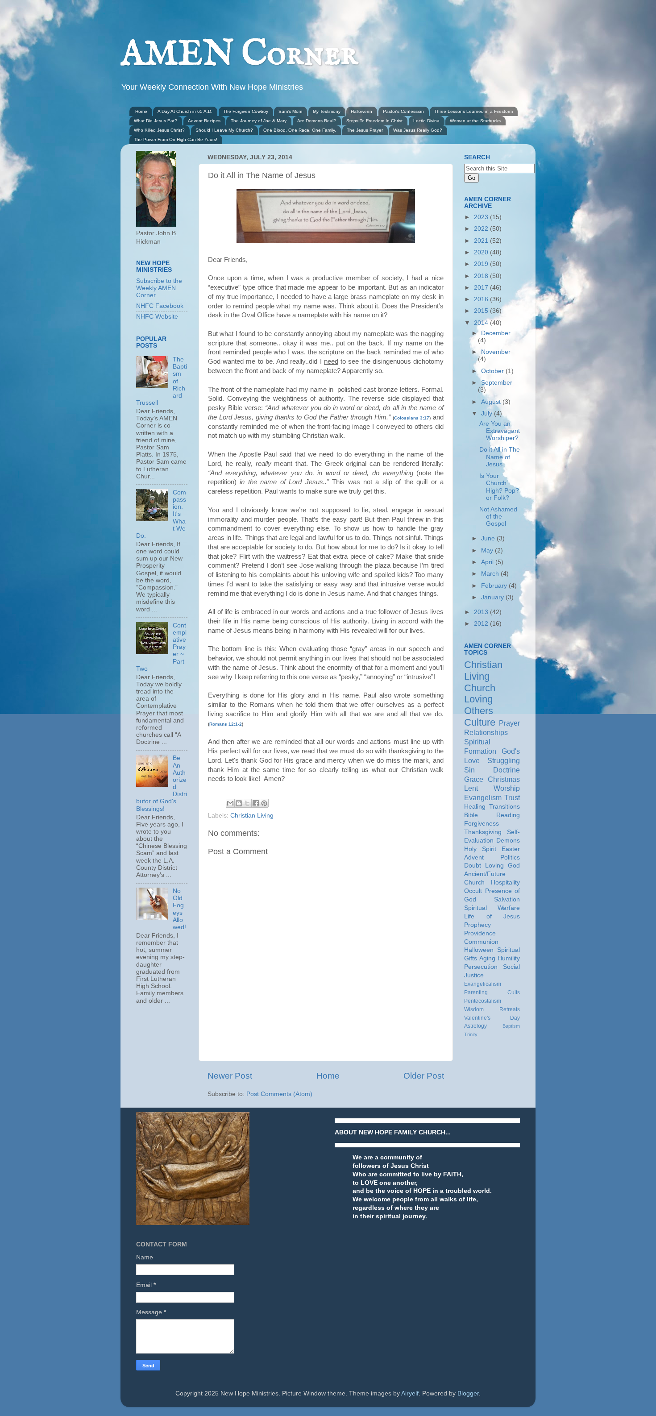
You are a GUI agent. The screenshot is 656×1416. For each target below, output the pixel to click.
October (493, 371)
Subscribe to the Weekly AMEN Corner (159, 288)
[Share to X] (247, 803)
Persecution (481, 966)
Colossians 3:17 (412, 417)
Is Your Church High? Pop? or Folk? (499, 487)
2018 (482, 276)
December (496, 333)
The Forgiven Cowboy (245, 111)
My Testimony (326, 111)
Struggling (503, 760)
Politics (510, 857)
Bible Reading (492, 815)
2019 (482, 264)
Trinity (470, 1034)
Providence (480, 933)
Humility (509, 958)
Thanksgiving (483, 832)
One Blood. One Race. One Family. (299, 130)
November (496, 352)
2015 (482, 310)
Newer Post (230, 1075)
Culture (479, 722)
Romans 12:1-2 (225, 724)
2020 (482, 252)
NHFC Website (157, 316)
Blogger (468, 1393)
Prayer (509, 723)
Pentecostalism (482, 1001)
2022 (482, 228)
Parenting (476, 992)
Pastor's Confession (403, 111)
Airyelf (410, 1393)
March (491, 573)
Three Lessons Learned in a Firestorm (473, 111)
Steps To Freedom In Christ (374, 120)
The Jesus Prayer (365, 130)
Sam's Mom (290, 111)
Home (141, 111)
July (487, 413)
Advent (474, 857)
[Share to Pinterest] (264, 803)
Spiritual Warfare (492, 908)
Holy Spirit (480, 849)
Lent (471, 788)
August (491, 402)
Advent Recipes (204, 120)
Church (479, 687)
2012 (482, 623)
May (488, 550)
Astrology (475, 1026)
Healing (475, 806)
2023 (482, 217)
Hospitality (505, 882)
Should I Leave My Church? (224, 130)
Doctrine (506, 770)
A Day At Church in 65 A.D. (185, 111)
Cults (513, 992)
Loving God (502, 865)
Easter (511, 849)
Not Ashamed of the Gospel (498, 516)
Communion (481, 941)
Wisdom (474, 1009)
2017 (482, 287)
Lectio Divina (426, 120)
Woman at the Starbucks (475, 120)
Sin (469, 770)
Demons (508, 840)
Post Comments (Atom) (279, 1094)
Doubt (472, 865)
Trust (512, 797)
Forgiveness (481, 823)
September (496, 382)
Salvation (507, 899)
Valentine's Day (492, 1018)
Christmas (504, 779)
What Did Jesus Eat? (155, 120)
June (489, 538)
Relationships (486, 732)
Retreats (509, 1009)
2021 (482, 240)
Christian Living (252, 815)
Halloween (361, 111)
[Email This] (230, 803)
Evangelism (483, 797)
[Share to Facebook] (255, 803)
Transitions (504, 806)
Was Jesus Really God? (417, 130)
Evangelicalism (482, 984)
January (493, 597)
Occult (473, 891)
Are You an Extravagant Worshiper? (499, 430)
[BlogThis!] (238, 803)
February (495, 585)
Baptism (511, 1026)
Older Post (423, 1075)
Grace (473, 779)
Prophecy (477, 925)
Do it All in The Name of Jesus (499, 456)
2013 (482, 612)
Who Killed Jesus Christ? (159, 130)
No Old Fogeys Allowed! (179, 909)
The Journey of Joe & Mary (258, 120)
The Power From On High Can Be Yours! (175, 139)
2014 (482, 323)
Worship (507, 788)
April (488, 562)
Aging (487, 958)
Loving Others (478, 704)
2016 (482, 299)
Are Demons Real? (316, 120)
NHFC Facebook (159, 306)
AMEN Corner (239, 54)
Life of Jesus (492, 916)
